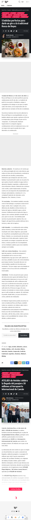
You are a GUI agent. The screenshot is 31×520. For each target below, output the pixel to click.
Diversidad (21, 13)
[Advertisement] (15, 77)
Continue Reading (15, 489)
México (23, 349)
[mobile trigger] (3, 2)
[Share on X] (8, 31)
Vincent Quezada (10, 35)
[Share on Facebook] (6, 31)
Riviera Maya (6, 376)
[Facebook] (12, 511)
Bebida (4, 349)
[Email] (11, 31)
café (12, 349)
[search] (19, 1)
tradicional (5, 353)
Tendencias (24, 16)
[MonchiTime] (6, 2)
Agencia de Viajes (15, 372)
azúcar (25, 346)
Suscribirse (23, 335)
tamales (10, 351)
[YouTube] (16, 511)
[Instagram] (19, 511)
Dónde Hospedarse (17, 374)
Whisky (4, 356)
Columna (13, 13)
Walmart (23, 353)
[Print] (16, 31)
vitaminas (17, 353)
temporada (16, 351)
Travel (13, 376)
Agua (10, 346)
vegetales (11, 353)
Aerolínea (5, 372)
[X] (14, 511)
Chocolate (6, 13)
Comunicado (6, 374)
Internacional (7, 16)
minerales (4, 351)
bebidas (8, 349)
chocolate (17, 349)
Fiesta (10, 14)
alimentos (19, 346)
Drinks (4, 14)
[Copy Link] (14, 31)
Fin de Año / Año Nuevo (20, 14)
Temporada (16, 16)
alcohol (14, 346)
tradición (22, 351)
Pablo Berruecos (9, 398)
